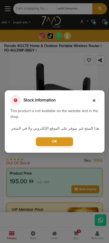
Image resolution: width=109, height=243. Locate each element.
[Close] (94, 100)
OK (54, 141)
